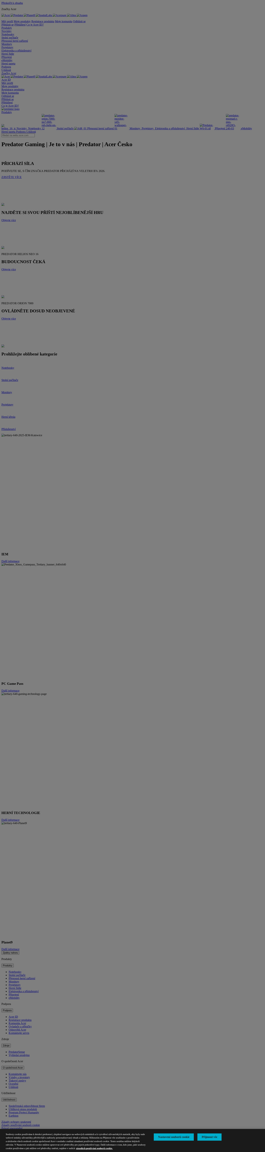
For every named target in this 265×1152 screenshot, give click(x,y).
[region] (132, 1140)
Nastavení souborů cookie (173, 1136)
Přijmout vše (209, 1136)
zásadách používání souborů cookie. (94, 1148)
